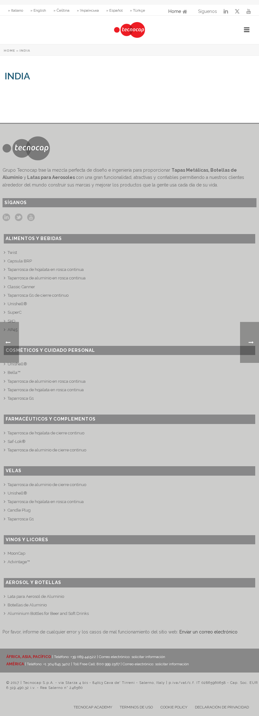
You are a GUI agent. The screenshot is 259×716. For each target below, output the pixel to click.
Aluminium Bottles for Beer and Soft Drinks (48, 613)
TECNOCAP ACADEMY (93, 707)
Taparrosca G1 (21, 398)
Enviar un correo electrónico (208, 631)
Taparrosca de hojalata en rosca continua (46, 269)
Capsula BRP (20, 261)
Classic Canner (21, 286)
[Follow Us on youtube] (31, 218)
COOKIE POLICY (173, 707)
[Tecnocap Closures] (129, 30)
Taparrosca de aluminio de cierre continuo (47, 450)
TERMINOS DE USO (136, 707)
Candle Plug (19, 510)
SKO (11, 321)
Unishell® (17, 303)
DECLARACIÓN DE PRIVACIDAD (222, 707)
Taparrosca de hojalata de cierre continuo (46, 433)
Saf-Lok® (17, 441)
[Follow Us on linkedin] (6, 218)
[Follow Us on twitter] (18, 218)
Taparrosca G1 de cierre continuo (38, 295)
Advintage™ (19, 561)
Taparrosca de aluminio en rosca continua (47, 278)
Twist (12, 252)
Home (174, 11)
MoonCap (16, 553)
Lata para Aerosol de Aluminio (36, 596)
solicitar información (148, 657)
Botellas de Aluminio (27, 605)
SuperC (14, 312)
